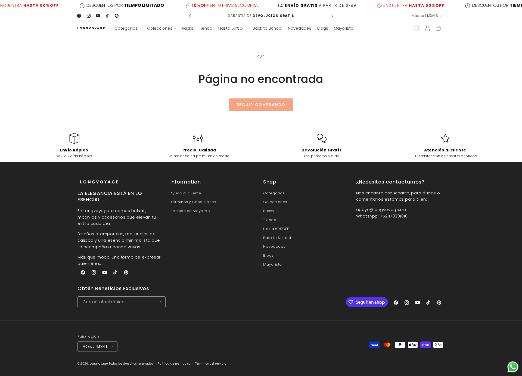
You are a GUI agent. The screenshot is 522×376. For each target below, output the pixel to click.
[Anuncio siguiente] (332, 15)
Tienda (269, 219)
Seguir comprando (261, 104)
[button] (127, 28)
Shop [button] (269, 182)
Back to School (277, 237)
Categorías (274, 193)
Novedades (274, 246)
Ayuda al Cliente (185, 193)
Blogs (268, 255)
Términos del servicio (210, 363)
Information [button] (185, 182)
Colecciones (275, 202)
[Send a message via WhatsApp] (513, 367)
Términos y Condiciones (193, 202)
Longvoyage (99, 363)
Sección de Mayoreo (190, 211)
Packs (268, 211)
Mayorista (272, 264)
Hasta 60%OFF (276, 228)
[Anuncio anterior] (190, 15)
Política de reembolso (174, 363)
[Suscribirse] (159, 302)
